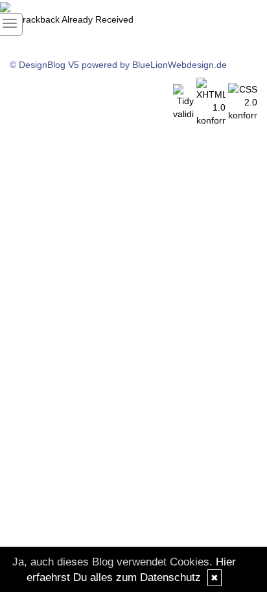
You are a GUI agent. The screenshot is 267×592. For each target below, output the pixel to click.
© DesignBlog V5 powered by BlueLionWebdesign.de (118, 65)
